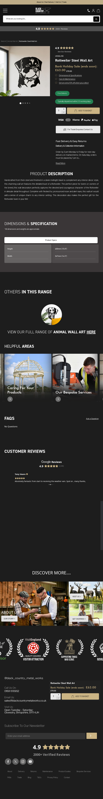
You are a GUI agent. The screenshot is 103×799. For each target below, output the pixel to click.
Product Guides (65, 771)
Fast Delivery (49, 2)
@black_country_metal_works (23, 678)
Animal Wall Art (13, 41)
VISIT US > (76, 596)
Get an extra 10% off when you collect (74, 83)
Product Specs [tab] (51, 240)
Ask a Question (92, 419)
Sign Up (91, 735)
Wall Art (4, 41)
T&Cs (39, 777)
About (9, 771)
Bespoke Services (84, 771)
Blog (29, 777)
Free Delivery (62, 93)
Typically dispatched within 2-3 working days (74, 101)
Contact (67, 777)
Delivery (21, 771)
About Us (40, 2)
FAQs (9, 777)
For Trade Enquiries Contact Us (80, 129)
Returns (34, 771)
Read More (60, 163)
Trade (64, 2)
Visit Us (58, 2)
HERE (91, 331)
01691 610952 (11, 691)
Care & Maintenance (67, 79)
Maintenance (48, 771)
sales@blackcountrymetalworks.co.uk (25, 701)
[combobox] (51, 18)
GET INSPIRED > (79, 619)
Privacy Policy (52, 777)
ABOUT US (10, 612)
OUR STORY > (9, 618)
